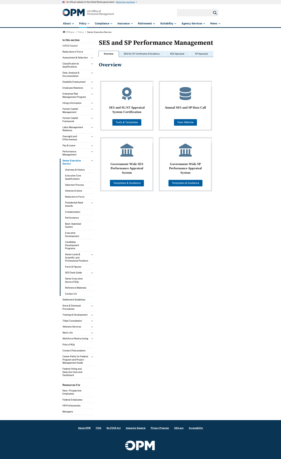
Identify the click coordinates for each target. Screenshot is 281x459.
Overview (108, 54)
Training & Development (74, 314)
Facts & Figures (73, 266)
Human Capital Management (70, 110)
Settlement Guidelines (73, 299)
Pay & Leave (68, 145)
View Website (185, 122)
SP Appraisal (201, 54)
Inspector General (136, 428)
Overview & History (75, 169)
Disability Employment (74, 82)
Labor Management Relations (72, 129)
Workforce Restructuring (75, 338)
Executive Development (72, 234)
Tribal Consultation (72, 321)
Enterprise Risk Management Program (74, 95)
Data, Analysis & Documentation (70, 74)
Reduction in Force (74, 196)
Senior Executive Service (71, 162)
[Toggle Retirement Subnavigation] (154, 23)
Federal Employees (72, 399)
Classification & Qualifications (70, 65)
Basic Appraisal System (73, 225)
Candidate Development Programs (72, 245)
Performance (72, 217)
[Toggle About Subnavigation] (73, 23)
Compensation (72, 212)
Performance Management (69, 153)
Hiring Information (71, 103)
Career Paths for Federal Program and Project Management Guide (75, 359)
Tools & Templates (127, 122)
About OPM (84, 428)
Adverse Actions (73, 190)
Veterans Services (71, 326)
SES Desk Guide (73, 272)
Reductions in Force (72, 51)
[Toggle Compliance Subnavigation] (111, 23)
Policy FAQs (68, 344)
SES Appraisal (177, 54)
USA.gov (179, 428)
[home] (88, 14)
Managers (67, 411)
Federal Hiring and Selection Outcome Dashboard (72, 372)
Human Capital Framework (70, 120)
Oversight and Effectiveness (69, 138)
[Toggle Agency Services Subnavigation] (204, 23)
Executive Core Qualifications (73, 177)
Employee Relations (72, 88)
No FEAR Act (114, 428)
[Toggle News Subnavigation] (219, 23)
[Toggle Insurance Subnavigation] (132, 23)
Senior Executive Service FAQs (74, 280)
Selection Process (74, 185)
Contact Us (71, 293)
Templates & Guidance (127, 183)
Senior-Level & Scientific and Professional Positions (76, 257)
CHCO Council (70, 45)
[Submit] (215, 12)
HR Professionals (71, 405)
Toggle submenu (92, 58)
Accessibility (196, 428)
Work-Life (67, 332)
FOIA (98, 428)
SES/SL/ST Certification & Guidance (142, 54)
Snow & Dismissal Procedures (71, 307)
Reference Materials (75, 287)
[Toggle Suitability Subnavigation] (175, 23)
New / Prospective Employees (71, 392)
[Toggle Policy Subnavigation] (88, 23)
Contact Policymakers (74, 350)
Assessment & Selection (75, 57)
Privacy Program (160, 428)
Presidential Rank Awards (74, 204)
